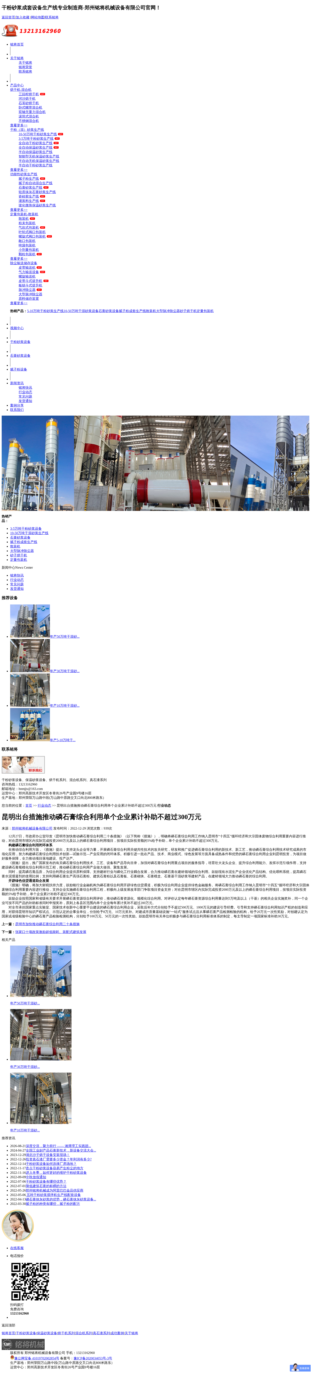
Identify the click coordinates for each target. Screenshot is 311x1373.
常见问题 (25, 396)
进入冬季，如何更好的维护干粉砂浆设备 (56, 1172)
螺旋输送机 (27, 276)
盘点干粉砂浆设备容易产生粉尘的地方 (54, 1168)
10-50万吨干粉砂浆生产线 (38, 134)
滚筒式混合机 (29, 116)
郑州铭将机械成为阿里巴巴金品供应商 (54, 1190)
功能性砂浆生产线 (23, 174)
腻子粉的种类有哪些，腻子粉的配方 (53, 1204)
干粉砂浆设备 (20, 342)
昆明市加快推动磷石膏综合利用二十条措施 (47, 924)
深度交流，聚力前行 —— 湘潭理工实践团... (58, 1146)
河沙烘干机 (27, 98)
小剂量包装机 (29, 250)
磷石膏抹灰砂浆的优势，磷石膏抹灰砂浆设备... (61, 1199)
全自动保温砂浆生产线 (35, 147)
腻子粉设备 (18, 369)
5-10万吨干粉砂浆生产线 (45, 311)
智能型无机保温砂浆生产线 (39, 156)
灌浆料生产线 (29, 201)
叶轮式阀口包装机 (32, 232)
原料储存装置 (29, 298)
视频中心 (17, 328)
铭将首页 (17, 44)
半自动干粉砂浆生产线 (35, 165)
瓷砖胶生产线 (29, 196)
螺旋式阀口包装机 (32, 236)
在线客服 (17, 1248)
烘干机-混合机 (21, 89)
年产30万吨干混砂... (65, 671)
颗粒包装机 (27, 254)
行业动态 (25, 392)
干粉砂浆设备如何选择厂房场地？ (51, 1164)
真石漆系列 (101, 1333)
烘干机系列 (66, 1333)
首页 (28, 805)
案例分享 (17, 405)
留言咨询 (17, 1317)
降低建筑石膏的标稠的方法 (46, 1186)
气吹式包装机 (29, 227)
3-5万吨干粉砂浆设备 (26, 528)
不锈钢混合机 (29, 121)
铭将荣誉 (25, 67)
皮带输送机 (27, 267)
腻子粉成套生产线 (132, 311)
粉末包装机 (27, 223)
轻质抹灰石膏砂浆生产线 (37, 192)
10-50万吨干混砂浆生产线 (29, 533)
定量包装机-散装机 (24, 214)
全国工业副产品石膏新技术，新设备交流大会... (61, 1150)
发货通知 (25, 401)
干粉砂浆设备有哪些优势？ (46, 1181)
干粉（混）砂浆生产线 (27, 129)
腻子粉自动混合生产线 (35, 183)
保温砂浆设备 (47, 1333)
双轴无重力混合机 (32, 112)
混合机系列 (83, 1333)
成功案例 (117, 1333)
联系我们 (17, 410)
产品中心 (17, 85)
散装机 (24, 218)
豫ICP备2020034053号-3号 (93, 1358)
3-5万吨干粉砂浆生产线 (36, 138)
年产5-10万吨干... (63, 740)
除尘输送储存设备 (23, 263)
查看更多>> (19, 125)
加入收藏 (22, 17)
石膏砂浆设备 (109, 311)
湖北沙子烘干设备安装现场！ (48, 1155)
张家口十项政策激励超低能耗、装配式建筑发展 (50, 932)
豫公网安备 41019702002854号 (36, 1358)
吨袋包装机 (27, 245)
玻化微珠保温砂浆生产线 (37, 205)
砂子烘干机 (188, 311)
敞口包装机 (27, 241)
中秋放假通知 (36, 1177)
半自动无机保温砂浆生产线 (39, 161)
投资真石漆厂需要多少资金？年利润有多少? (59, 1159)
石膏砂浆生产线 (30, 187)
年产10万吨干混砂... (65, 705)
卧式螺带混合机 (30, 107)
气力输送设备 (29, 272)
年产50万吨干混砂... (65, 636)
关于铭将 (17, 58)
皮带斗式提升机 (30, 281)
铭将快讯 (25, 387)
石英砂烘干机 (29, 103)
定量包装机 (205, 311)
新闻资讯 (17, 383)
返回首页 (8, 17)
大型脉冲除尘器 (30, 294)
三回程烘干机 (29, 94)
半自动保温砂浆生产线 (35, 152)
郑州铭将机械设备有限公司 (32, 828)
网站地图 (37, 17)
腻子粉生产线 (29, 178)
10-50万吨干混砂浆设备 (81, 311)
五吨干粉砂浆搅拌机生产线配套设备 (53, 1195)
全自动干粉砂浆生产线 (35, 143)
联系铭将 (52, 17)
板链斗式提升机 (30, 285)
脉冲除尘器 (27, 290)
